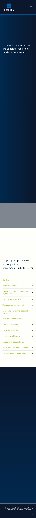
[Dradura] (9, 7)
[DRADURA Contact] (19, 505)
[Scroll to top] (32, 514)
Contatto (28, 510)
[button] (31, 7)
